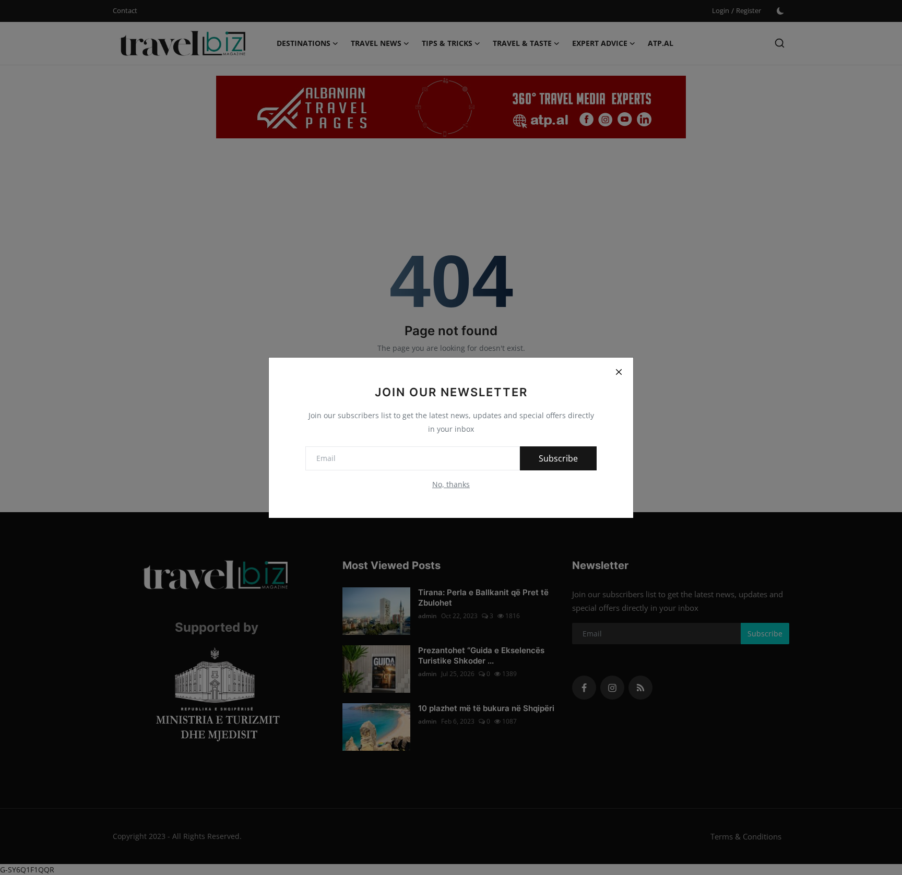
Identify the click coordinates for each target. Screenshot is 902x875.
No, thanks (451, 484)
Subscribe (558, 458)
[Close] (619, 372)
